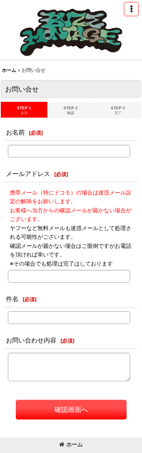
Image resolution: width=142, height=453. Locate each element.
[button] (131, 9)
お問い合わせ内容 (31, 340)
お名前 (15, 132)
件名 (12, 299)
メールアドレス (28, 174)
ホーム (74, 444)
